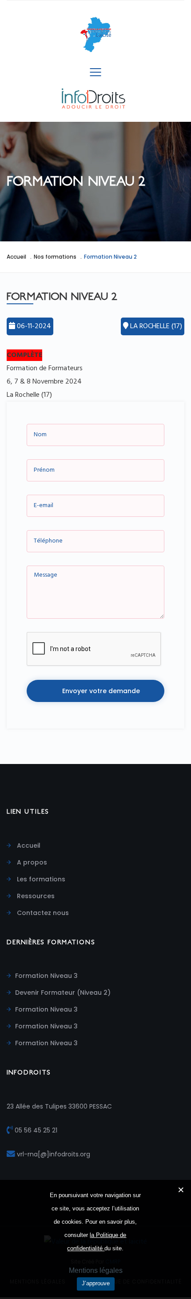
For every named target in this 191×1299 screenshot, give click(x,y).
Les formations (40, 879)
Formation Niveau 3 (46, 975)
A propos (31, 862)
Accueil (16, 256)
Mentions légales (96, 1270)
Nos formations (55, 256)
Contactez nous (42, 912)
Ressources (35, 896)
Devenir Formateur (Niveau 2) (63, 992)
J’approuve (96, 1283)
